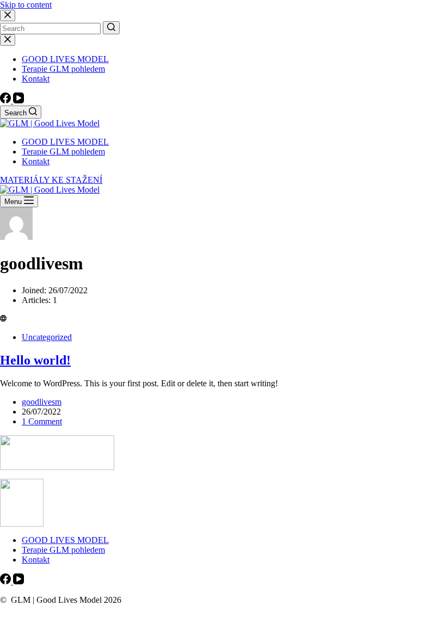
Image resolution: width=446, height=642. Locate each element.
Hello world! (35, 360)
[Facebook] (6, 100)
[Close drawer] (7, 40)
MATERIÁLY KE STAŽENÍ (51, 179)
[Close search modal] (7, 15)
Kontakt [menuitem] (35, 78)
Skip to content (26, 4)
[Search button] (111, 27)
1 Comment (42, 421)
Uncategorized (47, 337)
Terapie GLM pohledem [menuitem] (63, 68)
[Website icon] (3, 318)
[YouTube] (18, 100)
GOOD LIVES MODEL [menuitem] (65, 59)
